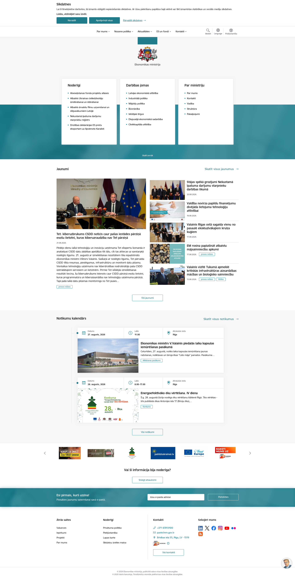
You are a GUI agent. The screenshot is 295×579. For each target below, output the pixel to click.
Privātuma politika (112, 527)
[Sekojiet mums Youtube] (227, 528)
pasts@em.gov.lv (165, 532)
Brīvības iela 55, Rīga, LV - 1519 (173, 537)
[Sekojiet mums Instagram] (220, 528)
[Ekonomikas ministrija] (74, 31)
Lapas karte (109, 537)
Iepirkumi (61, 532)
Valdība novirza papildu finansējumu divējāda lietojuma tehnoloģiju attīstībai (211, 206)
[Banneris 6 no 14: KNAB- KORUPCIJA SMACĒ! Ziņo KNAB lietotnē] (70, 452)
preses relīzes (65, 287)
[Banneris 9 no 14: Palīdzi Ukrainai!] (163, 452)
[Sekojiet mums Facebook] (213, 528)
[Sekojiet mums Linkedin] (200, 528)
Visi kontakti (168, 552)
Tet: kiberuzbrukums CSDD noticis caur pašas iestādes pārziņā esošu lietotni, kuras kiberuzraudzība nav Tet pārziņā (99, 236)
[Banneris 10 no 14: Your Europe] (194, 452)
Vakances (61, 527)
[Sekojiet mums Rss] (200, 534)
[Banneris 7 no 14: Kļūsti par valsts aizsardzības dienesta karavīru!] (101, 452)
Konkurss (147, 406)
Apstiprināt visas (104, 20)
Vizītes (221, 279)
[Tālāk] (250, 453)
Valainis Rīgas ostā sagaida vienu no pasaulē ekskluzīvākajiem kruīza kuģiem (211, 228)
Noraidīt (72, 20)
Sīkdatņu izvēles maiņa (114, 542)
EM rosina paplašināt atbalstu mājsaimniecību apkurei (207, 247)
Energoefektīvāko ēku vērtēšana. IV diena (169, 393)
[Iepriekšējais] (44, 453)
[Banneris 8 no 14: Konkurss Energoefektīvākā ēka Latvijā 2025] (132, 452)
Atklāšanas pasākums (152, 360)
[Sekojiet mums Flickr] (233, 528)
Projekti (60, 537)
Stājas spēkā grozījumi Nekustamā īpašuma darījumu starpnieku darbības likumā (210, 185)
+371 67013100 (165, 527)
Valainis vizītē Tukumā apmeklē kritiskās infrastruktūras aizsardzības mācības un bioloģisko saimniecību (211, 270)
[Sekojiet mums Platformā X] (207, 528)
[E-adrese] (159, 543)
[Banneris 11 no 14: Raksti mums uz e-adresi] (225, 452)
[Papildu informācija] (168, 543)
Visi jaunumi (147, 297)
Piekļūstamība (110, 532)
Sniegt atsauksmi (147, 479)
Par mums (62, 542)
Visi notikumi (147, 432)
